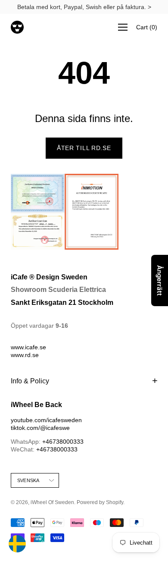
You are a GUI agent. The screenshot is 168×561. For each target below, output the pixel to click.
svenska (28, 480)
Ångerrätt (160, 280)
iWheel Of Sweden (52, 502)
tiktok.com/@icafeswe (40, 427)
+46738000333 (63, 441)
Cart (146, 27)
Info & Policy (30, 381)
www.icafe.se (28, 347)
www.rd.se (25, 354)
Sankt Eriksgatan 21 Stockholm (62, 302)
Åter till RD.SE (84, 147)
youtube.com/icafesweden (46, 420)
